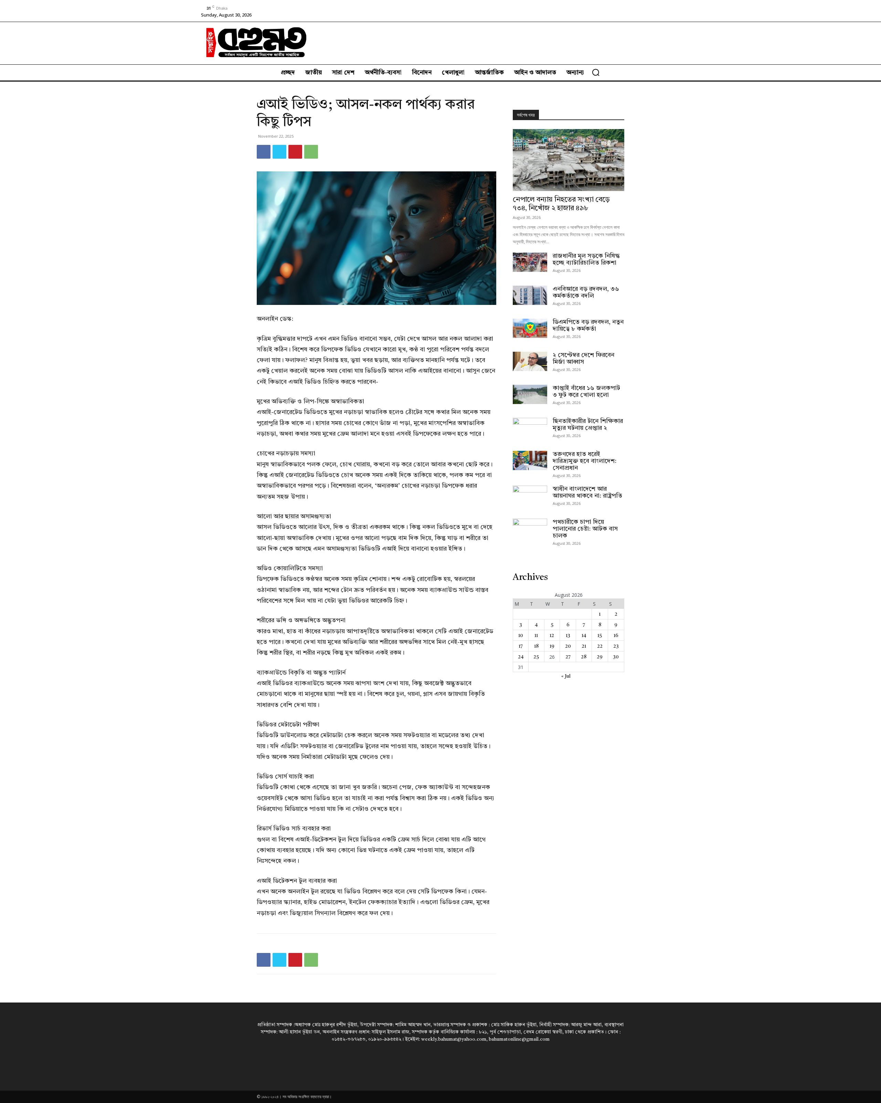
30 (616, 657)
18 (536, 646)
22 (600, 646)
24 (520, 657)
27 (568, 657)
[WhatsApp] (311, 152)
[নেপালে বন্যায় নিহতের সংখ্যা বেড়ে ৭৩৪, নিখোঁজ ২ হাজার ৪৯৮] (568, 160)
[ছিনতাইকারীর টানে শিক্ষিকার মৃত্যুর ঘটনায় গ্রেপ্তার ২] (530, 427)
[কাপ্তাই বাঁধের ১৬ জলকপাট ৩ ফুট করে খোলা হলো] (530, 394)
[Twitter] (279, 152)
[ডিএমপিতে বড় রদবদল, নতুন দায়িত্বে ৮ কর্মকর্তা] (530, 328)
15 (599, 635)
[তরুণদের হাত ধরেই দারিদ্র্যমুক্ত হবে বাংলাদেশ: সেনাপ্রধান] (530, 460)
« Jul (566, 676)
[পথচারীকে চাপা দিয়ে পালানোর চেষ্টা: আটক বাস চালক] (530, 528)
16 (616, 635)
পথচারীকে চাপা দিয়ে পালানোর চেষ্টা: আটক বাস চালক (585, 529)
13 (568, 635)
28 (583, 657)
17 (521, 646)
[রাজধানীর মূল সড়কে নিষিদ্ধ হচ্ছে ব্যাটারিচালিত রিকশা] (530, 262)
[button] (595, 72)
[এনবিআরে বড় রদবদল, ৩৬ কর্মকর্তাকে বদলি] (530, 295)
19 (552, 646)
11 (536, 635)
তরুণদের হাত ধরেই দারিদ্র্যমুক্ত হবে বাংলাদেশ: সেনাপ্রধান (584, 461)
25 (536, 657)
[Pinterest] (295, 152)
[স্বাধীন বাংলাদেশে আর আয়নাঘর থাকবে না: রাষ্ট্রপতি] (530, 495)
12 (552, 635)
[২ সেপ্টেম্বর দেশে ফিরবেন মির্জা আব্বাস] (530, 361)
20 (568, 646)
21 (584, 646)
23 (616, 646)
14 (584, 635)
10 (520, 635)
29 (600, 657)
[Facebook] (263, 152)
